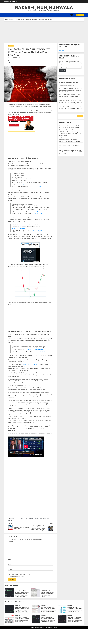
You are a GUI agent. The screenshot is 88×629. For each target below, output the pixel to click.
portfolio (32, 518)
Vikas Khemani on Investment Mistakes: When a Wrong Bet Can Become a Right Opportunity (70, 90)
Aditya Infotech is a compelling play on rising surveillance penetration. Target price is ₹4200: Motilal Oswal (71, 151)
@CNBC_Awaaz (41, 211)
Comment (10, 541)
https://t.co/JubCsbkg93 (26, 184)
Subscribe (80, 15)
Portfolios (13, 15)
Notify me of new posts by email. (17, 576)
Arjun (10, 57)
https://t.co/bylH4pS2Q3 (18, 228)
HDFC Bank (27, 518)
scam (38, 518)
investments (10, 45)
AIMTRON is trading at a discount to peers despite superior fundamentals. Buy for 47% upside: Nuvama (47, 593)
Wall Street (10, 520)
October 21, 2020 (16, 57)
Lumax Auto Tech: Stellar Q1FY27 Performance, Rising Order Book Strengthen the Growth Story (69, 84)
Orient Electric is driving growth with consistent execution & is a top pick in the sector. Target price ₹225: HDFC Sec (74, 620)
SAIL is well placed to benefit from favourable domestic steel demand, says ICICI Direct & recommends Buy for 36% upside (71, 102)
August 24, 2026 (19, 623)
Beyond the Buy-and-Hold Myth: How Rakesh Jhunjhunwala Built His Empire (69, 96)
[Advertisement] (44, 32)
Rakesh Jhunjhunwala (44, 7)
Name (10, 559)
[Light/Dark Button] (71, 15)
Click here (61, 50)
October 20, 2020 (40, 352)
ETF (20, 518)
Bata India (13, 518)
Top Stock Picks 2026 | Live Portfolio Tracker (31, 15)
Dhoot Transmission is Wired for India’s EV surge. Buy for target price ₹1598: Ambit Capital (69, 145)
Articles (6, 15)
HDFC (23, 518)
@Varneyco (39, 349)
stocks (48, 518)
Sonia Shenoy (42, 518)
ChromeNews (48, 627)
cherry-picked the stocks (30, 364)
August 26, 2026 (45, 613)
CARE (17, 518)
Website (10, 569)
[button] (74, 15)
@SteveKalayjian (31, 349)
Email (10, 564)
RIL (35, 518)
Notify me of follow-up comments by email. (19, 574)
